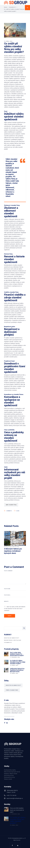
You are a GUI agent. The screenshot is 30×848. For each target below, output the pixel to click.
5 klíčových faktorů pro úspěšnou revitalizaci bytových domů (13, 551)
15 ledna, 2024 (8, 41)
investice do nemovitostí (13, 685)
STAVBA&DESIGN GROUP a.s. (18, 838)
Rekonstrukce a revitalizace (11, 546)
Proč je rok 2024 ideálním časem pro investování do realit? (17, 654)
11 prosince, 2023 (15, 657)
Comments (9, 510)
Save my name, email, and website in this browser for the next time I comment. (14, 608)
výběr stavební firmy (11, 504)
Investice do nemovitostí (11, 638)
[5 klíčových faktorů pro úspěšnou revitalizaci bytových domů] (15, 538)
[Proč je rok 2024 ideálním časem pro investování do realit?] (6, 654)
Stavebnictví (8, 642)
